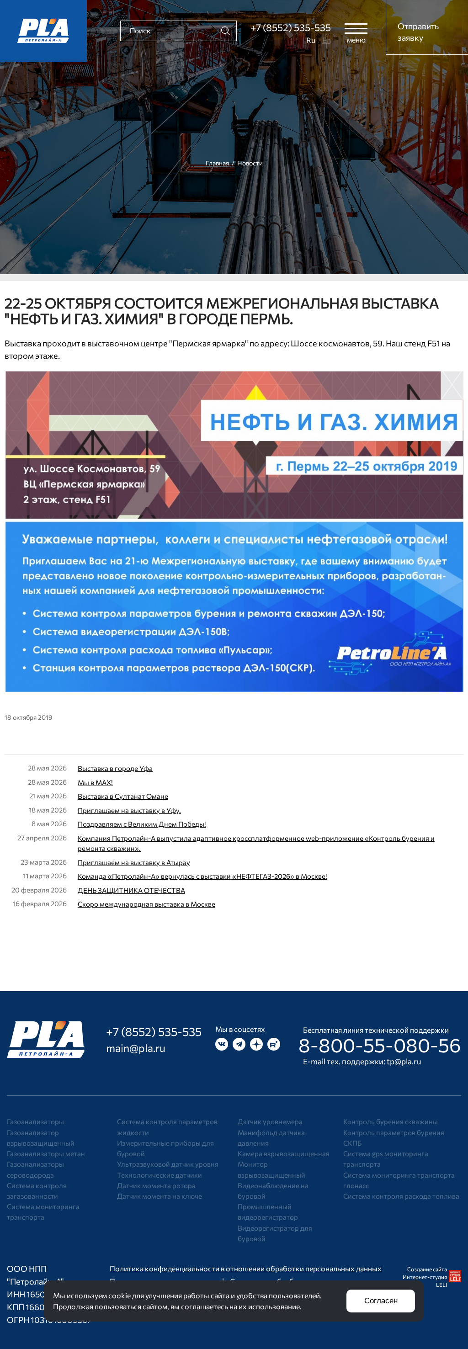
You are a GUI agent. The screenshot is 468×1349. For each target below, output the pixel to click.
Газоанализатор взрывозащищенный (40, 1137)
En (326, 40)
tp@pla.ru (404, 1061)
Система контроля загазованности (37, 1190)
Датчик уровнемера (270, 1121)
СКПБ (352, 1143)
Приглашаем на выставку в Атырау (134, 862)
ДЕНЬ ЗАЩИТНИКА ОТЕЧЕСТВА (131, 890)
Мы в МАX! (95, 782)
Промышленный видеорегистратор (268, 1211)
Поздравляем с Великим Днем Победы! (142, 824)
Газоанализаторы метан (46, 1153)
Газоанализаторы (35, 1121)
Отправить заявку (418, 31)
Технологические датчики (159, 1175)
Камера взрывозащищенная (284, 1153)
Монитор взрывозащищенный (271, 1169)
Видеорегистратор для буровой (275, 1233)
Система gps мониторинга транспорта (385, 1158)
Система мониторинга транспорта (43, 1211)
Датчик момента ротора (156, 1185)
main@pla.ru (135, 1047)
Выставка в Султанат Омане (123, 796)
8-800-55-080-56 (379, 1045)
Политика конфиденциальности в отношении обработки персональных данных (246, 1268)
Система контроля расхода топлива (401, 1196)
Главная (217, 163)
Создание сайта (427, 1269)
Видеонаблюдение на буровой (273, 1190)
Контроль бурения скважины (390, 1121)
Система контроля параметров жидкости (167, 1126)
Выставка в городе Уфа (115, 768)
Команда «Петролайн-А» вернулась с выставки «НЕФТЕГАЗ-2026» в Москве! (202, 876)
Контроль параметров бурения (393, 1132)
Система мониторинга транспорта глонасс (399, 1180)
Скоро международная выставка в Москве (146, 904)
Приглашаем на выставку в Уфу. (129, 810)
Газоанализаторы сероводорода (35, 1169)
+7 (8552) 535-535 (290, 27)
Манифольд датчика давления (271, 1137)
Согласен (381, 1300)
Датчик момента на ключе (159, 1196)
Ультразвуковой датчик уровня (167, 1164)
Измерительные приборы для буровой (165, 1148)
